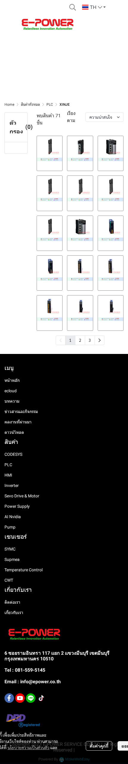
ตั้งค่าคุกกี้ (99, 746)
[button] (73, 7)
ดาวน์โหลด (14, 432)
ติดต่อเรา (12, 602)
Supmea (12, 559)
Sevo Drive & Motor (21, 495)
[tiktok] (41, 698)
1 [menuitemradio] (70, 340)
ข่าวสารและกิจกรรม (21, 411)
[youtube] (20, 698)
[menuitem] (99, 340)
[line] (30, 698)
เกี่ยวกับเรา (13, 612)
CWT (8, 580)
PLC (49, 104)
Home (9, 104)
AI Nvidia (12, 516)
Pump (9, 527)
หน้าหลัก (12, 380)
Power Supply (17, 506)
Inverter (11, 485)
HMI (8, 475)
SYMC (9, 549)
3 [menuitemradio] (90, 340)
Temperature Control (23, 569)
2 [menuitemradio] (80, 340)
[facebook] (9, 698)
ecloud (10, 390)
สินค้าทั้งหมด (30, 104)
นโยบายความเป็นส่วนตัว (28, 747)
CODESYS (13, 454)
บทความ (11, 401)
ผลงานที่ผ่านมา (18, 422)
